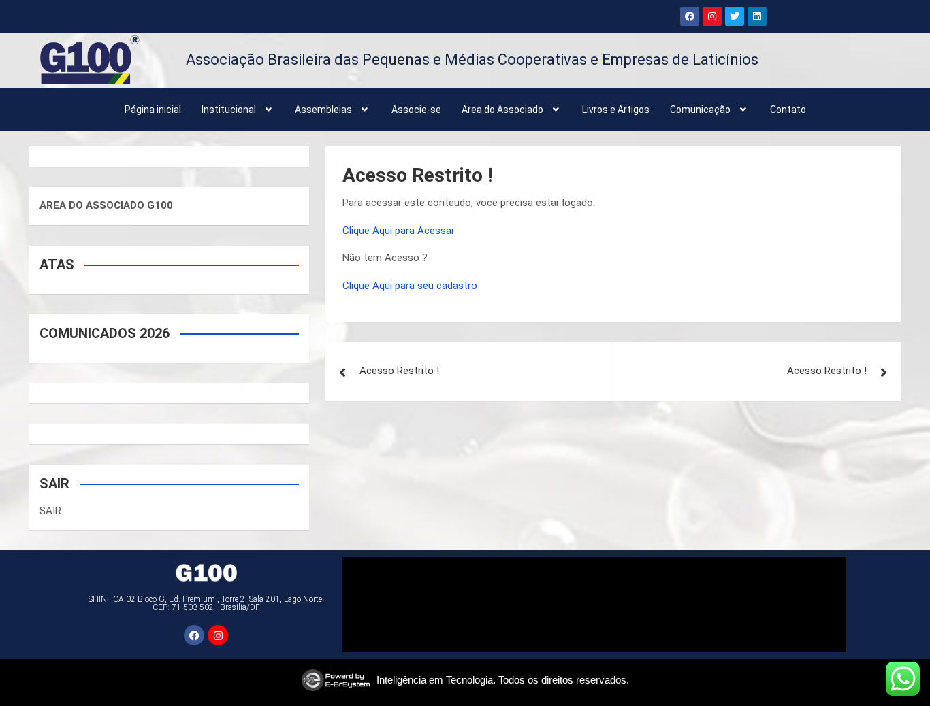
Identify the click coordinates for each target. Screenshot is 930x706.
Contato (788, 109)
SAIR (50, 511)
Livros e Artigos (616, 109)
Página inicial (153, 109)
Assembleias (323, 109)
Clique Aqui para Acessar (398, 230)
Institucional (229, 109)
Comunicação (700, 109)
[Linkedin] (757, 16)
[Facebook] (689, 16)
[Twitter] (734, 16)
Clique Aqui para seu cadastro (409, 286)
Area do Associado (502, 109)
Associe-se (416, 109)
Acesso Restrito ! (399, 371)
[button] (238, 109)
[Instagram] (712, 16)
